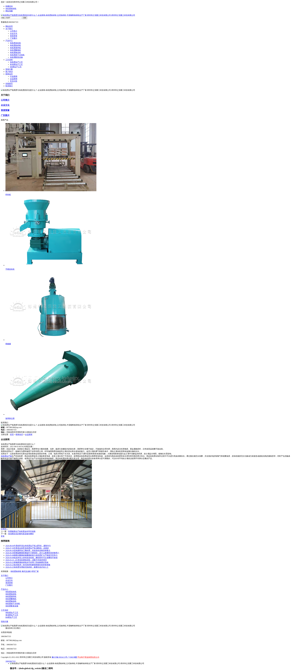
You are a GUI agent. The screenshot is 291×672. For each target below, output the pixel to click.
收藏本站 (9, 6)
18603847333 (10, 661)
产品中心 (9, 41)
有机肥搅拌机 (15, 48)
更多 (3, 536)
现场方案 (9, 69)
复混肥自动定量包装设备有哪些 (21, 534)
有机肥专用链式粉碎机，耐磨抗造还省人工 (26, 567)
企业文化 (13, 33)
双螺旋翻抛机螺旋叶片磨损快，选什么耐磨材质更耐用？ (32, 553)
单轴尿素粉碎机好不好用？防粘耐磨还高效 (26, 562)
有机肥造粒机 (15, 43)
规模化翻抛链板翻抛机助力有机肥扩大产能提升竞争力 (31, 555)
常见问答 (13, 81)
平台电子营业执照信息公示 (88, 657)
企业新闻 (13, 79)
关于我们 (9, 29)
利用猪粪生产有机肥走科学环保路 (21, 531)
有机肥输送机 (15, 52)
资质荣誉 (13, 36)
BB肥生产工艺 (16, 67)
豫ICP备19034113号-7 (60, 657)
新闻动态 (9, 74)
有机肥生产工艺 (16, 62)
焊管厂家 (35, 571)
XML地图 (73, 657)
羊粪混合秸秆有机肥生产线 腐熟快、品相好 (27, 548)
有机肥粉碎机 (10, 9)
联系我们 (9, 86)
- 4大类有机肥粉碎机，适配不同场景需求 (26, 560)
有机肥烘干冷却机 (17, 55)
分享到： (4, 529)
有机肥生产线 (6, 456)
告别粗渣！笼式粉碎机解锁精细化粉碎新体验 (27, 565)
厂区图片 (13, 38)
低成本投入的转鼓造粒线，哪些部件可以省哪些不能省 (31, 558)
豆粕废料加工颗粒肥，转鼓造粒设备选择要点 (27, 550)
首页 (12, 434)
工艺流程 (9, 60)
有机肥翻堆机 (15, 50)
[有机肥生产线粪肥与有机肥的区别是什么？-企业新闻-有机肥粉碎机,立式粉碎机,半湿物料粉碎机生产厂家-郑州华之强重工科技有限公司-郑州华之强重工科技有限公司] (68, 15)
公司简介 (13, 31)
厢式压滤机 (26, 571)
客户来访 (9, 72)
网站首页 (9, 26)
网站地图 (9, 11)
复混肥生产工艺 (16, 64)
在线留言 (9, 83)
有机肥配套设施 (16, 57)
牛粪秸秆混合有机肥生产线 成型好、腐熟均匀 (28, 546)
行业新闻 (13, 76)
